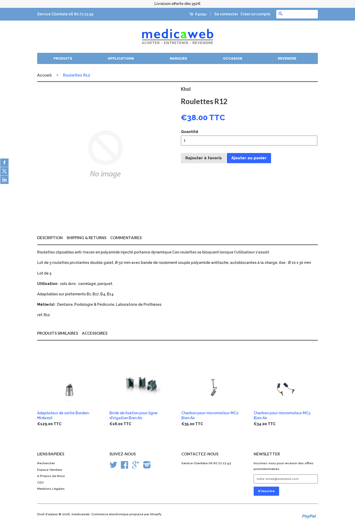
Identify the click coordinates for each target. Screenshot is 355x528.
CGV (40, 482)
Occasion (233, 58)
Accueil (44, 75)
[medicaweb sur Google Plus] (136, 467)
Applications (121, 58)
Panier (200, 14)
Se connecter (226, 14)
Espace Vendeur (49, 470)
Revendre (287, 58)
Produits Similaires (57, 333)
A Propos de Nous (51, 476)
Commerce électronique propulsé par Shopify (126, 514)
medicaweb (80, 514)
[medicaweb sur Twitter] (113, 467)
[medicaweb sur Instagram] (147, 467)
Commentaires (126, 237)
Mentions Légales (51, 489)
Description (50, 237)
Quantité (189, 132)
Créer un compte (255, 14)
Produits (63, 58)
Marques (179, 58)
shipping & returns (86, 237)
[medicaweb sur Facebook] (124, 467)
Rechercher (46, 463)
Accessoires (94, 333)
